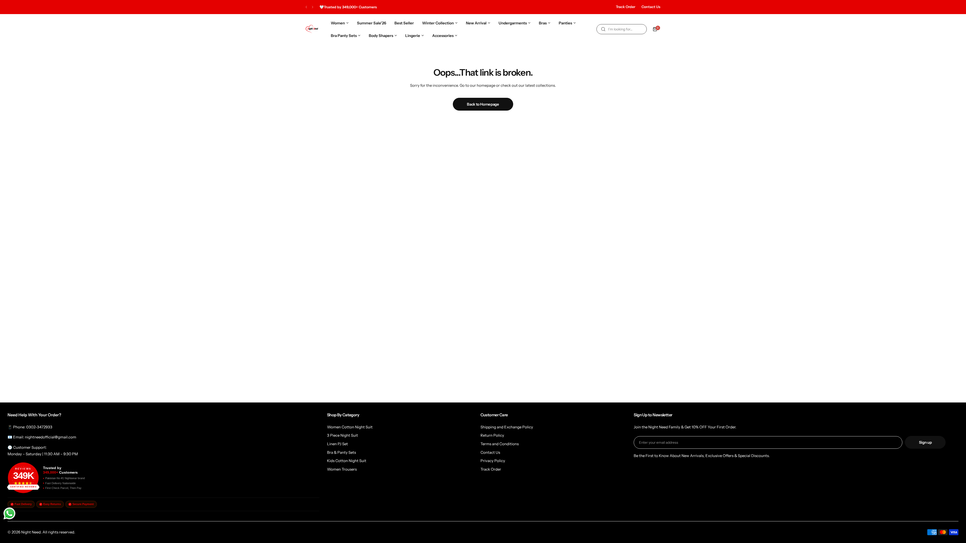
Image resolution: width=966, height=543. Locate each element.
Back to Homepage (483, 104)
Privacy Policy (492, 460)
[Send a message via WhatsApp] (9, 513)
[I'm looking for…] (603, 29)
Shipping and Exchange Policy (506, 427)
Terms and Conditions (499, 443)
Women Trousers (342, 469)
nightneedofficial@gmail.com (50, 437)
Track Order (625, 7)
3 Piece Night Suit (342, 435)
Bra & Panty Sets (341, 452)
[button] (306, 7)
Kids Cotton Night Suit (346, 460)
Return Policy (492, 435)
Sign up (925, 442)
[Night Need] (312, 29)
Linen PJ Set (337, 443)
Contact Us (650, 7)
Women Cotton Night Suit (350, 427)
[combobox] (621, 29)
